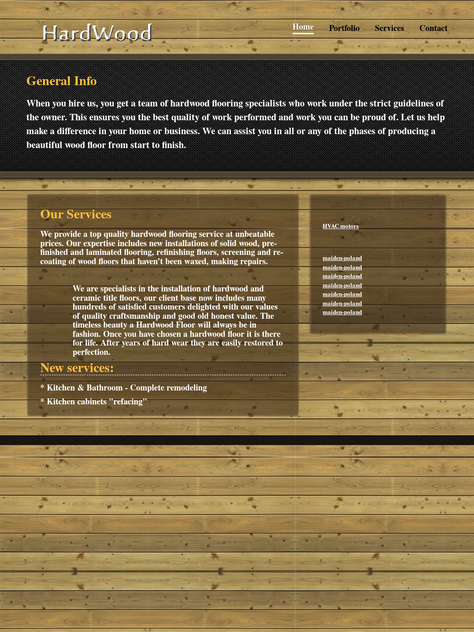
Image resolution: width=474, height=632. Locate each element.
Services (389, 28)
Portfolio (344, 28)
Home (303, 26)
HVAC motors (341, 225)
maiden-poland (342, 257)
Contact (433, 28)
